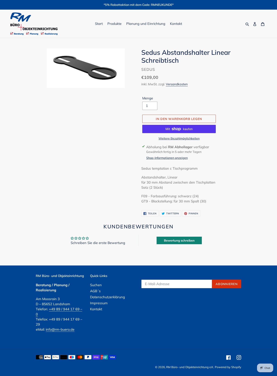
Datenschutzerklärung (107, 297)
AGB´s (95, 291)
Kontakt (96, 309)
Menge (147, 98)
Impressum (99, 303)
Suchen (96, 285)
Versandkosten (177, 84)
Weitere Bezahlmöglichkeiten (179, 138)
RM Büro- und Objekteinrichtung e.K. (190, 367)
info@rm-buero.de (60, 329)
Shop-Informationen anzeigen (167, 158)
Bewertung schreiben (179, 240)
